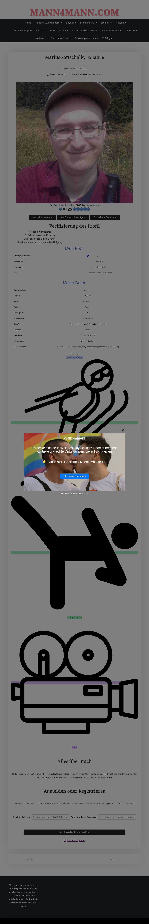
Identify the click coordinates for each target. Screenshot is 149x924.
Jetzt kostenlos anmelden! (74, 476)
